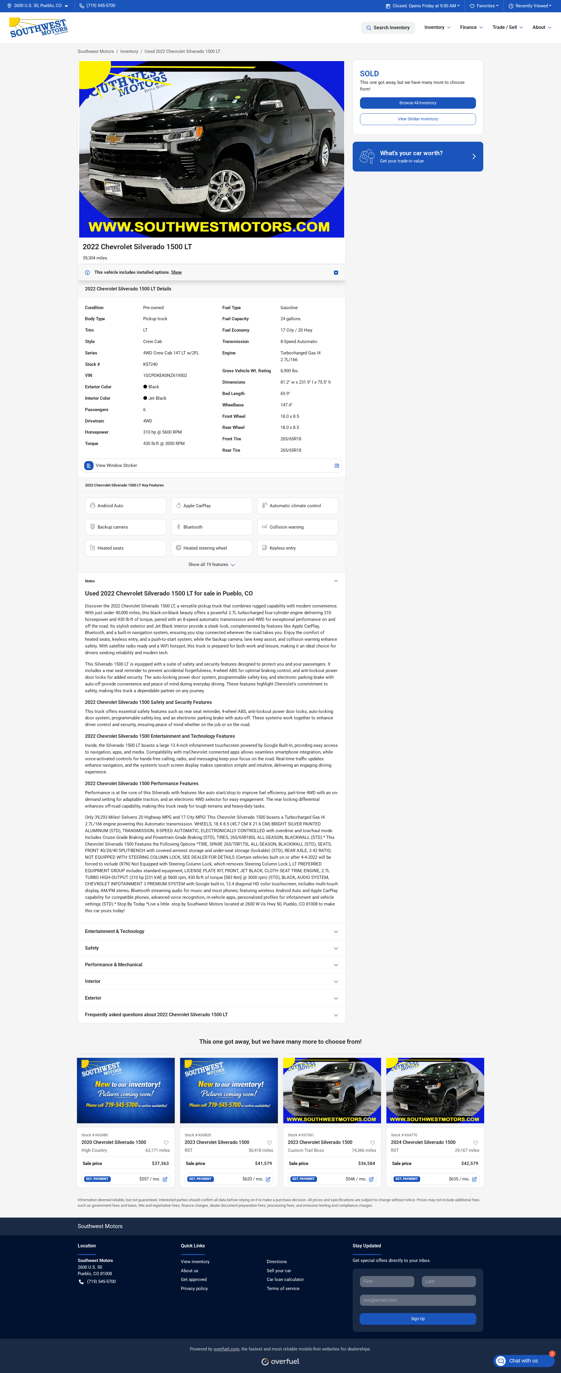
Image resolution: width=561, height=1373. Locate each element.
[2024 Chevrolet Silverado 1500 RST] (435, 1090)
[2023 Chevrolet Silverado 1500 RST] (229, 1090)
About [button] (539, 27)
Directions (277, 1261)
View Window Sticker (116, 465)
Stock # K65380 (95, 1135)
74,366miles (364, 1150)
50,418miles (261, 1150)
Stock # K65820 (198, 1135)
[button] (40, 5)
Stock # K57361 (301, 1135)
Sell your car (279, 1270)
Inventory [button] (434, 27)
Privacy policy (194, 1288)
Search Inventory (392, 27)
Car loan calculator (285, 1279)
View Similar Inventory (418, 119)
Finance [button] (468, 27)
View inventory (195, 1261)
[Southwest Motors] (39, 28)
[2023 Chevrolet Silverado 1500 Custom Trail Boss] (332, 1090)
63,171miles (158, 1150)
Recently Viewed (532, 5)
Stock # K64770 (404, 1135)
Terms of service (283, 1288)
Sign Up (418, 1318)
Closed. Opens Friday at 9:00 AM (424, 5)
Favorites (486, 5)
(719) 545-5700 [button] (100, 5)
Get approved (194, 1279)
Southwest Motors (96, 51)
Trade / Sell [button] (505, 27)
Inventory (129, 51)
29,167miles (467, 1150)
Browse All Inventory (418, 103)
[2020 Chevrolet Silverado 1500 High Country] (126, 1090)
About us (189, 1270)
